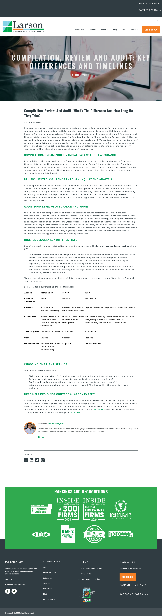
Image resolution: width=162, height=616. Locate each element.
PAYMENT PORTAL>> (149, 3)
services (98, 409)
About (124, 29)
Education (104, 29)
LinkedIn (42, 437)
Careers (134, 29)
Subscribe (128, 577)
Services (92, 29)
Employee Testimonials (15, 584)
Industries (79, 29)
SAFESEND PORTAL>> (150, 10)
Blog (115, 29)
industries (75, 412)
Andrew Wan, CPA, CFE (58, 423)
